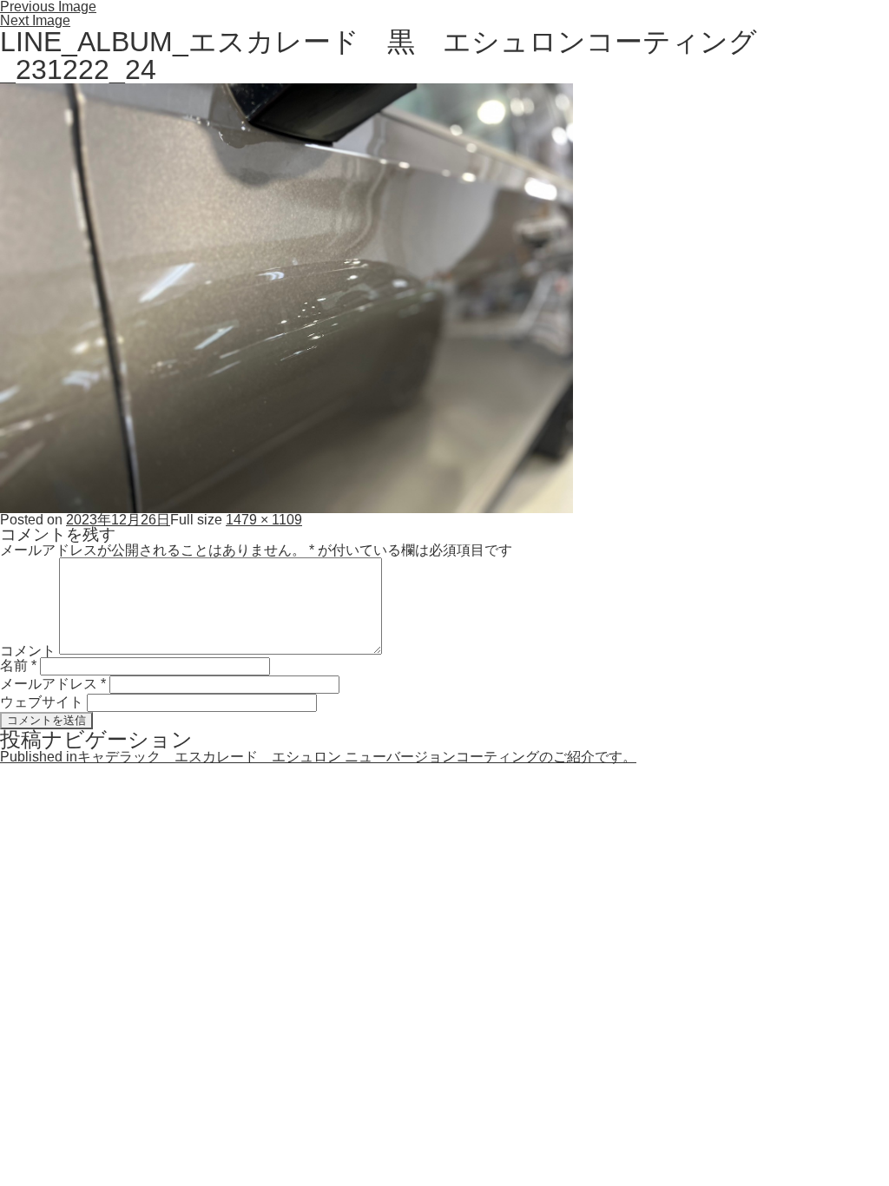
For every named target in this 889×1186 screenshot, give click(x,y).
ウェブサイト (41, 702)
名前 (18, 665)
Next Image (35, 20)
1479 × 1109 (264, 519)
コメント (28, 649)
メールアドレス (53, 683)
